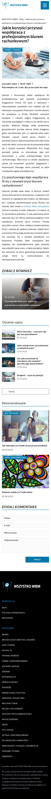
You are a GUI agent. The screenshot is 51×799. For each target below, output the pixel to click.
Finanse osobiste (10, 655)
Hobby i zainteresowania (15, 661)
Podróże (6, 687)
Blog (4, 607)
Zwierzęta (7, 756)
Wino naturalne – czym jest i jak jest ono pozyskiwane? (31, 332)
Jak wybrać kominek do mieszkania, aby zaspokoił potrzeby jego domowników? (30, 361)
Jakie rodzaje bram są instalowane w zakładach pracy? (32, 346)
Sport (5, 724)
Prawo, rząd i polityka (13, 693)
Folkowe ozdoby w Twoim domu (17, 492)
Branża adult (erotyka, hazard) (18, 640)
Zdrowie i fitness (10, 751)
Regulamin (7, 618)
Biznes (5, 634)
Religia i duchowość (12, 708)
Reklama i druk (10, 703)
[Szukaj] (5, 391)
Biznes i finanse (13, 50)
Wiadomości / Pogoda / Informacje (20, 746)
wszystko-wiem (9, 83)
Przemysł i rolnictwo (13, 698)
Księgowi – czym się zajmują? (30, 375)
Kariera (6, 671)
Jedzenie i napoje (10, 666)
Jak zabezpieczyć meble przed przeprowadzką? (24, 445)
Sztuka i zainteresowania (15, 735)
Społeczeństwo (10, 719)
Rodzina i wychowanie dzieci (17, 714)
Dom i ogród (8, 645)
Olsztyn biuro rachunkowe (36, 206)
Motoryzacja (9, 677)
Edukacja (7, 650)
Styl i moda (7, 730)
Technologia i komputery (15, 740)
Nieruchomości (10, 682)
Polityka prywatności (13, 613)
